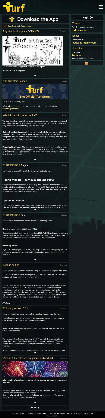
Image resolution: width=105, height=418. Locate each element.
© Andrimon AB (52, 416)
